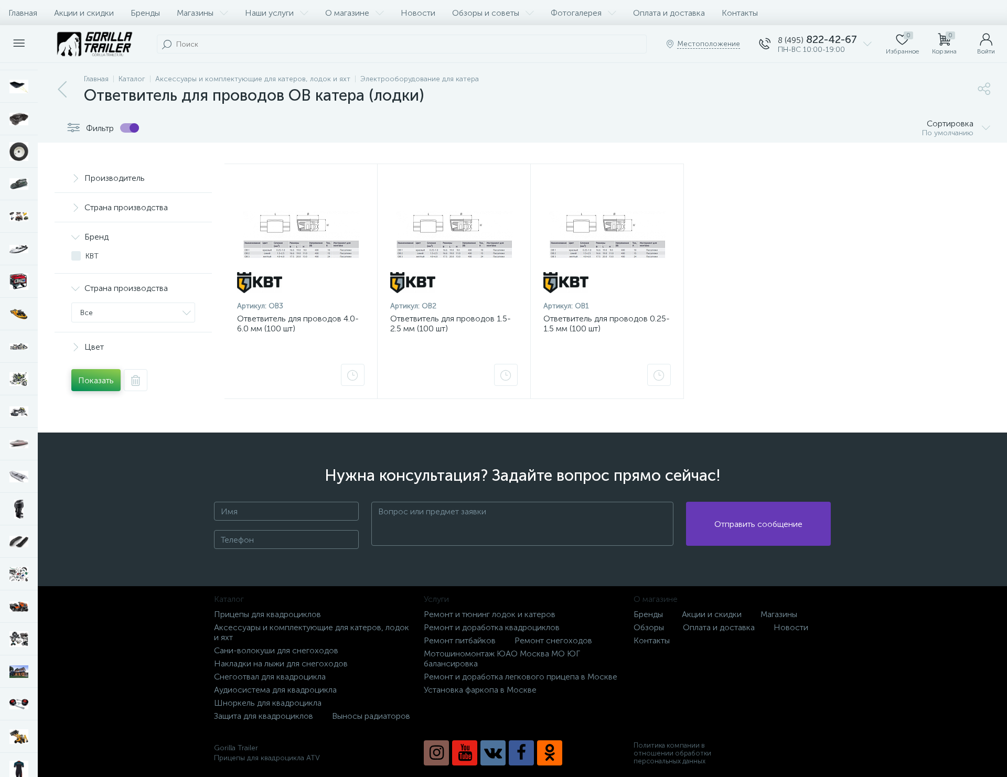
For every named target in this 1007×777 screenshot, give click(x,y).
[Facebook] (521, 752)
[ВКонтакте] (493, 752)
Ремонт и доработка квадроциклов (492, 627)
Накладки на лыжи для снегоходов (281, 663)
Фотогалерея (576, 13)
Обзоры (649, 627)
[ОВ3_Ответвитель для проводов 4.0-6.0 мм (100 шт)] (301, 235)
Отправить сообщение (758, 524)
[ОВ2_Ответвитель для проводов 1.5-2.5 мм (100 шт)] (454, 235)
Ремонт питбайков (460, 640)
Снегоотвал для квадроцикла (270, 677)
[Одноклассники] (549, 752)
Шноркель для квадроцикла (268, 703)
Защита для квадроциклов (263, 716)
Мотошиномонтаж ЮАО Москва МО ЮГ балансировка (502, 658)
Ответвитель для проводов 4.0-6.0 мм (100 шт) (298, 323)
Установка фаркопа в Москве (480, 690)
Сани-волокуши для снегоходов (276, 650)
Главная (22, 13)
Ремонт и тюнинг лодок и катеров (489, 614)
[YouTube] (464, 752)
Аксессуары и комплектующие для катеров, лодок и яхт (311, 632)
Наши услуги (269, 13)
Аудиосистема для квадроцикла (275, 690)
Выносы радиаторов (371, 716)
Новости (418, 13)
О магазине (347, 13)
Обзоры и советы (485, 13)
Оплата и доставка (669, 13)
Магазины (195, 13)
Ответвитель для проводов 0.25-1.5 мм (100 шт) (606, 323)
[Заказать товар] (353, 375)
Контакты (740, 13)
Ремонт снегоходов (553, 640)
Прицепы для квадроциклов (267, 614)
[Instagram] (436, 752)
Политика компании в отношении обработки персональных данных (672, 753)
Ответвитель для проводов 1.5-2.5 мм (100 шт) (450, 323)
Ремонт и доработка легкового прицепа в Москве (520, 677)
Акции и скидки (84, 13)
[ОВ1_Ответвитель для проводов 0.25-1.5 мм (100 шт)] (607, 235)
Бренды (145, 13)
